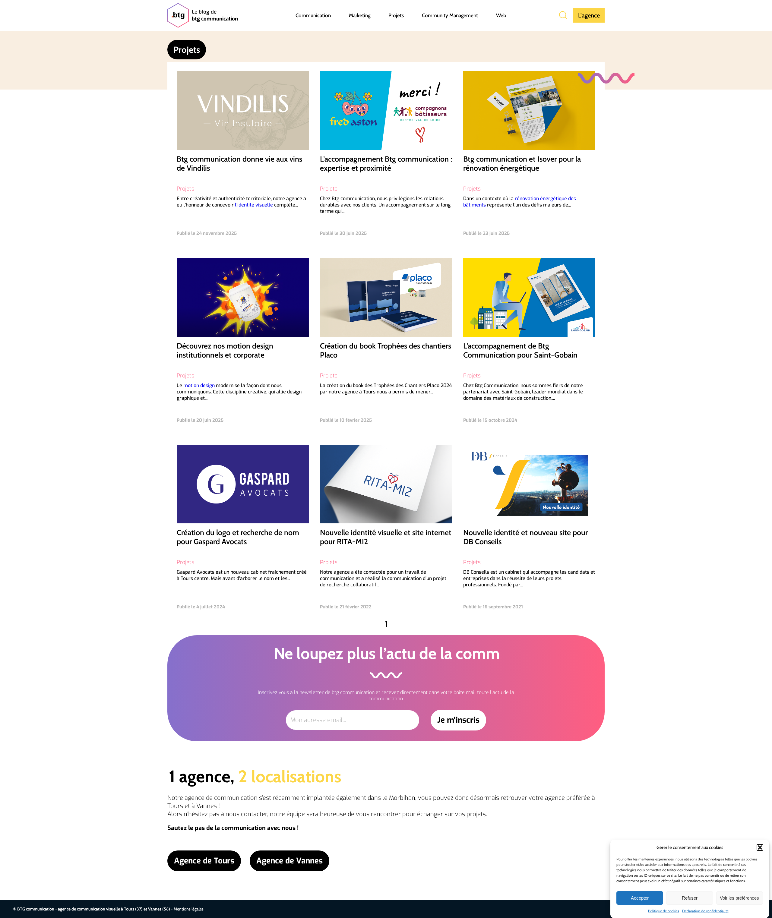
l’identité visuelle (254, 205)
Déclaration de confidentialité (705, 911)
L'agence (589, 15)
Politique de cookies (663, 911)
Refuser (690, 898)
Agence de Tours (204, 861)
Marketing (359, 15)
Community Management (450, 15)
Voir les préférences (739, 898)
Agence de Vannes (289, 861)
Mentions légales (189, 909)
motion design (199, 385)
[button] (760, 847)
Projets (396, 15)
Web (501, 15)
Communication (313, 15)
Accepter (640, 898)
